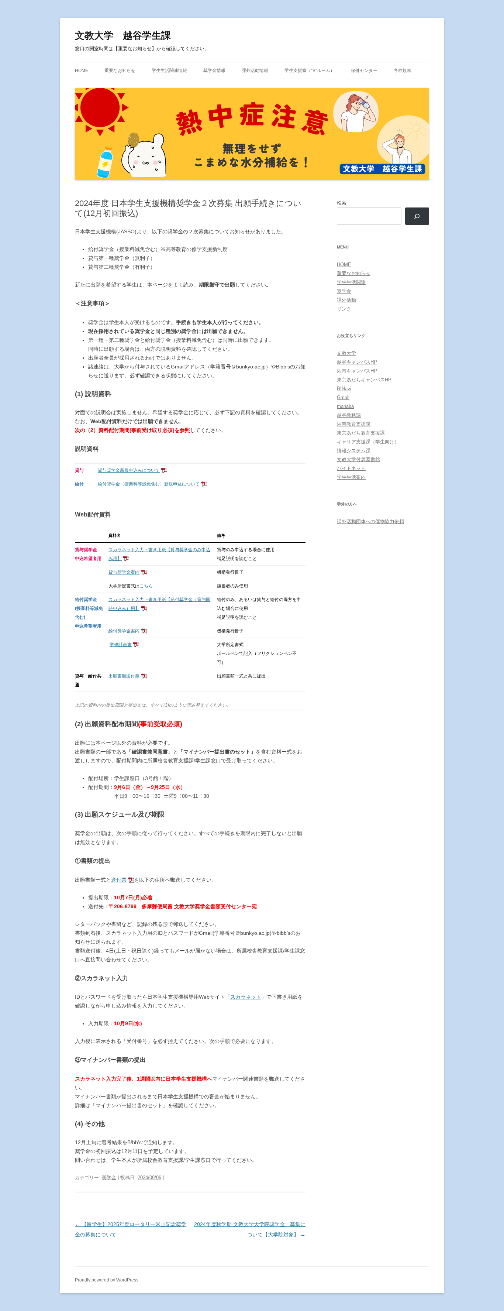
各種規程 (402, 70)
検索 (341, 203)
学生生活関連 (351, 282)
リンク (344, 309)
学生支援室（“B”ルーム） (309, 70)
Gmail (343, 397)
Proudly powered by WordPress (106, 1280)
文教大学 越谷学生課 (123, 35)
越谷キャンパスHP (357, 362)
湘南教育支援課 (353, 424)
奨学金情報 (214, 70)
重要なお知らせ (119, 70)
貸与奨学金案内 (123, 572)
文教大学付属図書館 (358, 459)
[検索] (417, 216)
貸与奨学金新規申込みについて (129, 470)
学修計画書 (121, 644)
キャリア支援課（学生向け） (368, 442)
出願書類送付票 (123, 676)
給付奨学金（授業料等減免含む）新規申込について (149, 484)
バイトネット (351, 468)
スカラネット (245, 997)
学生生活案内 (351, 477)
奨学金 (109, 1177)
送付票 (119, 880)
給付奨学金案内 (123, 631)
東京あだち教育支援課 (361, 433)
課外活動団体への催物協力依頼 (370, 521)
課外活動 (346, 300)
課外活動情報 (255, 70)
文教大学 (346, 353)
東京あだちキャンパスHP (364, 379)
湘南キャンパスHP (357, 371)
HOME (81, 70)
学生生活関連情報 (169, 70)
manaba (345, 406)
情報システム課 (353, 450)
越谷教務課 (349, 415)
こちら (146, 585)
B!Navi (344, 388)
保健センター (364, 70)
